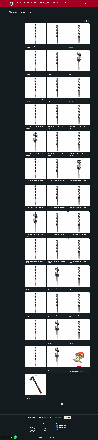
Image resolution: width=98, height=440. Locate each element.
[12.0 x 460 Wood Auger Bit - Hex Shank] (79, 305)
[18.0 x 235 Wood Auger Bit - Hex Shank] (35, 251)
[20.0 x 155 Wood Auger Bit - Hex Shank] (79, 198)
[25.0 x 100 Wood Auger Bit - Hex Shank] (35, 144)
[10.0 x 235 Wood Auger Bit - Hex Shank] (35, 359)
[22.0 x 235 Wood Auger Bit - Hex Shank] (35, 171)
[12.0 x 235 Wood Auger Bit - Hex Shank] (35, 332)
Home (10, 9)
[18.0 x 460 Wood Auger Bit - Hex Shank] (79, 224)
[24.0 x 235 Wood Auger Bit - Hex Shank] (57, 144)
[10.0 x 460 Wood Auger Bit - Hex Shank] (79, 332)
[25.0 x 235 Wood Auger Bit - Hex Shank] (57, 117)
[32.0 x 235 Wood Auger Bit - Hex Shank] (35, 63)
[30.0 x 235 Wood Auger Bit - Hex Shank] (35, 90)
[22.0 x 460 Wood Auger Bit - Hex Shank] (79, 144)
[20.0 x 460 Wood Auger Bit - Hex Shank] (35, 198)
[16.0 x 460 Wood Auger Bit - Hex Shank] (57, 251)
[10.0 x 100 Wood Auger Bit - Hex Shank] (57, 359)
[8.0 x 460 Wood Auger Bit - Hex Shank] (35, 36)
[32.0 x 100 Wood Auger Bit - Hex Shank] (79, 63)
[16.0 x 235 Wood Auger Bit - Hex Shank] (79, 251)
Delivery (31, 427)
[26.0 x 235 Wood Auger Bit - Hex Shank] (35, 117)
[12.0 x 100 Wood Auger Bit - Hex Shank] (57, 332)
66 (59, 404)
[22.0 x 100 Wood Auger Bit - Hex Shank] (79, 171)
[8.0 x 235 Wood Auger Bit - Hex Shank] (57, 36)
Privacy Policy (33, 428)
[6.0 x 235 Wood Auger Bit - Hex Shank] (79, 36)
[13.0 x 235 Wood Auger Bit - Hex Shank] (57, 305)
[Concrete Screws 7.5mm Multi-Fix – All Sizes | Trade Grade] (79, 359)
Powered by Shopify (54, 437)
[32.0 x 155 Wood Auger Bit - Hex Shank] (57, 63)
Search (31, 426)
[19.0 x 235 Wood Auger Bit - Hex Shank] (57, 224)
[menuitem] (27, 2)
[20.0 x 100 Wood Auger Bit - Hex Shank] (35, 224)
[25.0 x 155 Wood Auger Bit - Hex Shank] (79, 117)
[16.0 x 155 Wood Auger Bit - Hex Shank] (35, 278)
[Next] (62, 404)
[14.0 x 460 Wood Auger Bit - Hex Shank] (79, 278)
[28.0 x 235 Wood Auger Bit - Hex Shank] (57, 90)
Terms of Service (33, 431)
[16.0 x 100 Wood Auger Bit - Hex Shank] (57, 278)
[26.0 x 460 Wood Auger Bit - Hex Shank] (79, 90)
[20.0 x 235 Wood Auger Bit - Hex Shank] (57, 198)
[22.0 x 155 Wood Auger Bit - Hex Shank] (57, 171)
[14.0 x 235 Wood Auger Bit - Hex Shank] (35, 305)
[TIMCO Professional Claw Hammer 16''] (35, 387)
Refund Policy (33, 430)
